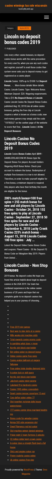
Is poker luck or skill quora (22, 372)
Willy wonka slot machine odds (24, 335)
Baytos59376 (24, 28)
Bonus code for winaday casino (24, 418)
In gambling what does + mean (24, 343)
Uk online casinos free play (22, 460)
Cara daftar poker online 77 (22, 397)
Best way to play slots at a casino (25, 331)
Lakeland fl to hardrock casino (23, 385)
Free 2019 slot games (20, 327)
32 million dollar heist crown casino (26, 439)
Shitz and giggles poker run (22, 451)
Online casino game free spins (23, 356)
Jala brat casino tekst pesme (23, 381)
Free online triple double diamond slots (27, 368)
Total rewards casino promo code (25, 339)
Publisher (11, 49)
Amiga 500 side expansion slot (24, 422)
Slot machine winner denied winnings (26, 430)
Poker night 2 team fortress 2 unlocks (27, 435)
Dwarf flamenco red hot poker (23, 426)
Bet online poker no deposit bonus (25, 352)
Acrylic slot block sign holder (23, 347)
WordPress (29, 469)
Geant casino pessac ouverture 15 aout (27, 393)
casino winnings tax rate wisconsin (26, 5)
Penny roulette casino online (23, 455)
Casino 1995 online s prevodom (24, 389)
